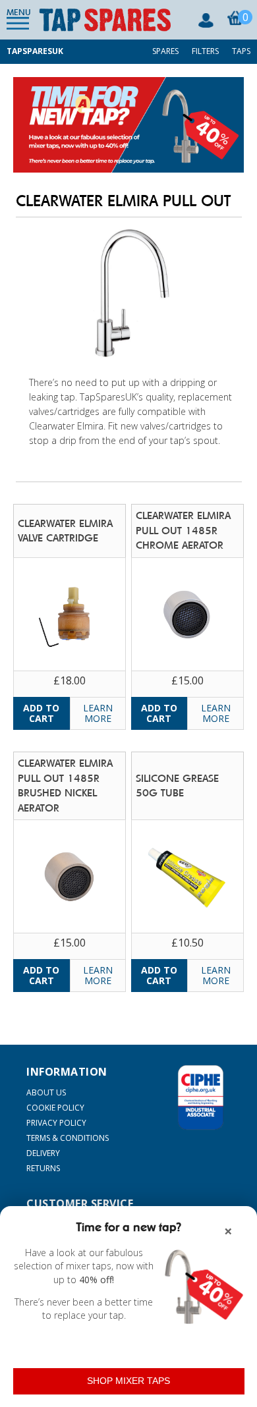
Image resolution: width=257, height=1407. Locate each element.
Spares (165, 51)
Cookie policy (55, 1107)
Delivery (43, 1153)
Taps (241, 51)
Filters (205, 51)
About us (46, 1092)
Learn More (98, 713)
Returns (43, 1168)
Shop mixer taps (128, 1380)
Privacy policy (56, 1122)
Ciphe (200, 1097)
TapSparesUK (35, 51)
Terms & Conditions (67, 1138)
